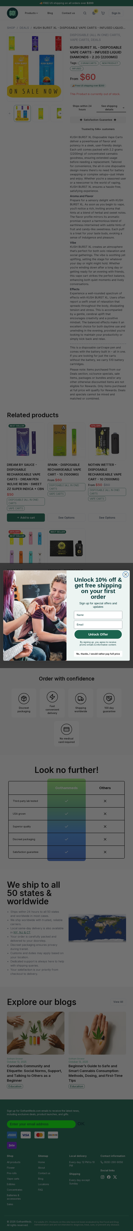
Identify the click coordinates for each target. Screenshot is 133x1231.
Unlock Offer (98, 634)
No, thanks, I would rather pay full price (98, 653)
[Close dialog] (125, 574)
